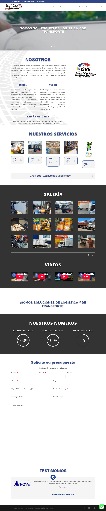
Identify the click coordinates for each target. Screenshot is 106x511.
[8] (86, 230)
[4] (86, 213)
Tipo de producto (17, 397)
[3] (64, 213)
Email (69, 373)
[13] (64, 247)
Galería (81, 7)
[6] (42, 230)
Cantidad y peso (58, 397)
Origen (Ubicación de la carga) (22, 389)
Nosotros (63, 7)
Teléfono (14, 381)
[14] (86, 247)
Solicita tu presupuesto (94, 7)
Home (55, 7)
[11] (42, 247)
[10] (19, 247)
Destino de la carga (60, 389)
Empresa (56, 381)
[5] (19, 230)
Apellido (42, 373)
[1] (19, 213)
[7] (64, 230)
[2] (42, 213)
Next (92, 255)
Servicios (73, 7)
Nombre (14, 373)
